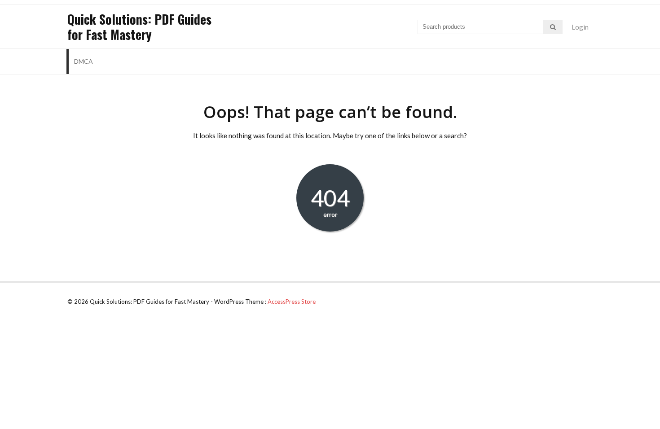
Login (580, 27)
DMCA (83, 61)
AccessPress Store (292, 301)
